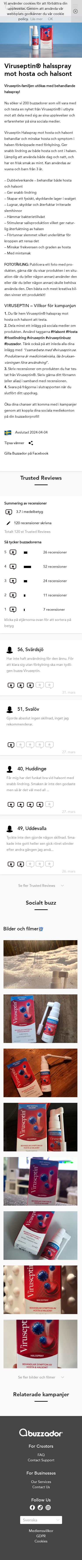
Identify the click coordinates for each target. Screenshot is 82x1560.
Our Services (41, 1482)
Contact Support (41, 1460)
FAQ (41, 1455)
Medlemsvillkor (41, 1531)
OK (50, 19)
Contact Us (41, 1487)
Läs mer (36, 19)
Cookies (41, 1541)
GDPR (41, 1536)
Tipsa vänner (14, 443)
